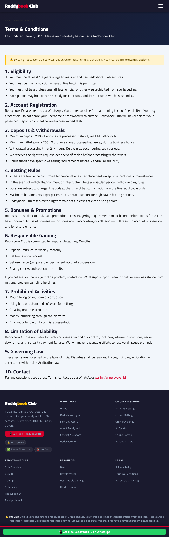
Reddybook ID (13, 494)
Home (8, 20)
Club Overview (13, 467)
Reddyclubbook (13, 500)
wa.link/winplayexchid (110, 377)
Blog (62, 467)
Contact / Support (70, 435)
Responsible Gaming (72, 480)
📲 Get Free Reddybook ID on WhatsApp (84, 532)
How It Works (68, 474)
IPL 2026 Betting (125, 408)
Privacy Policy (123, 467)
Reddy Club (21, 5)
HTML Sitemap (68, 487)
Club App (10, 480)
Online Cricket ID (124, 422)
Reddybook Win (69, 441)
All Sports (121, 428)
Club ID (9, 474)
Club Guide (11, 487)
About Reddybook (70, 428)
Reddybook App (124, 441)
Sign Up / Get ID (69, 422)
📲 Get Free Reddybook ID (24, 434)
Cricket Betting (124, 415)
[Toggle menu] (160, 6)
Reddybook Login (70, 415)
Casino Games (123, 435)
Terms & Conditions (126, 474)
